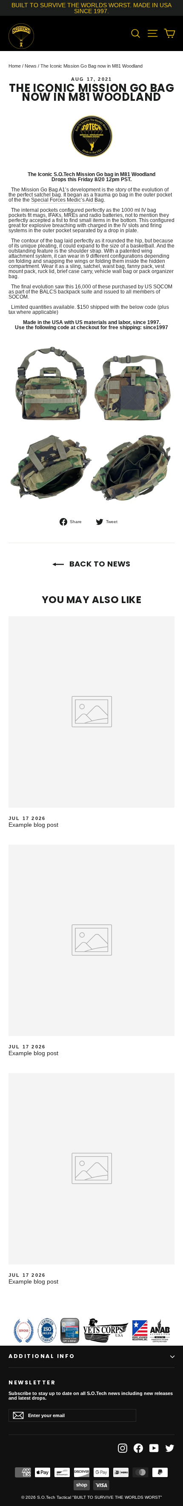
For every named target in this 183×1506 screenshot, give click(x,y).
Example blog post (33, 824)
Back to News (99, 563)
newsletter (32, 1382)
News (31, 65)
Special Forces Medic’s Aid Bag (67, 200)
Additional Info (42, 1356)
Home (15, 65)
